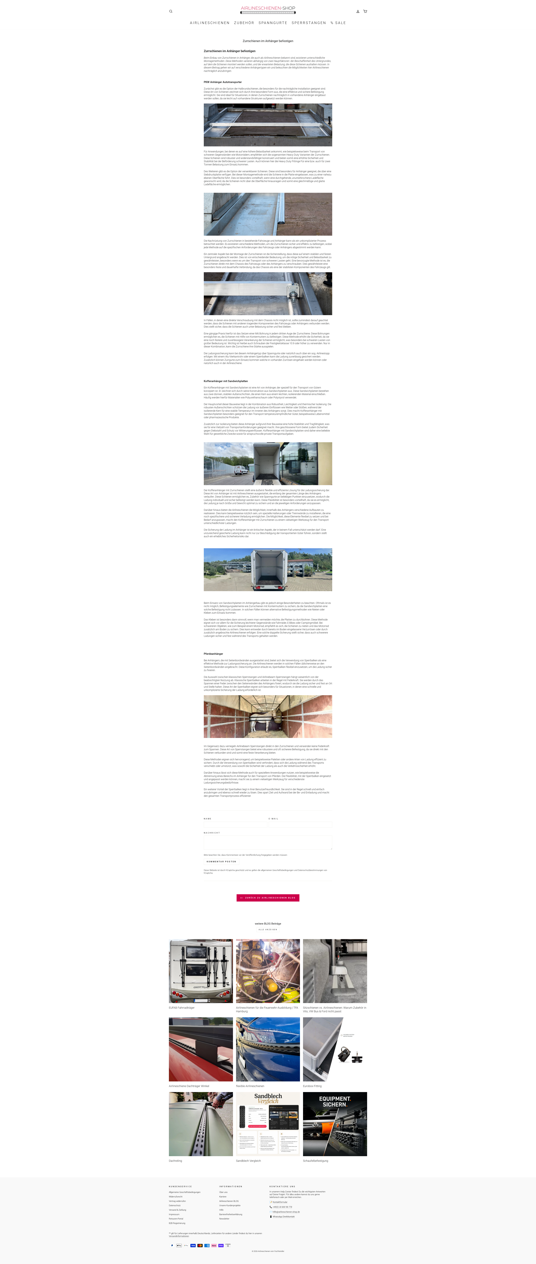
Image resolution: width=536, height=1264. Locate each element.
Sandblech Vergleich (248, 1160)
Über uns (223, 1192)
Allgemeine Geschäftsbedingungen (184, 1192)
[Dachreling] (201, 1124)
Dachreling (175, 1160)
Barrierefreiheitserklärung (230, 1214)
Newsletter (224, 1218)
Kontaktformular (280, 1202)
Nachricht (212, 833)
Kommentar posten (221, 861)
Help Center (285, 1191)
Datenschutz (174, 1205)
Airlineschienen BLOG (229, 1201)
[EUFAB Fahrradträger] (201, 971)
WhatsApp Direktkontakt (284, 1216)
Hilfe (221, 1210)
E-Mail (274, 819)
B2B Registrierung (177, 1223)
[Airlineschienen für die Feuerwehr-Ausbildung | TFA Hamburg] (268, 971)
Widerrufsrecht (175, 1196)
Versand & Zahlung (177, 1210)
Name (208, 819)
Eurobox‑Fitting (312, 1086)
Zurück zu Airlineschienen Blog (270, 898)
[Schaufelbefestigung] (335, 1124)
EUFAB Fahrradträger (182, 1007)
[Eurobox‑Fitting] (335, 1049)
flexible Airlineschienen (250, 1086)
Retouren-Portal (176, 1218)
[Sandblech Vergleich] (268, 1124)
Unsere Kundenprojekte (230, 1205)
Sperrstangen (309, 23)
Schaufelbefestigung (315, 1160)
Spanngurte (273, 23)
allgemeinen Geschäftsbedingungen (277, 870)
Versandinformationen (179, 1236)
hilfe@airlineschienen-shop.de (286, 1212)
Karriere (222, 1196)
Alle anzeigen (268, 930)
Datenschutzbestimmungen (310, 870)
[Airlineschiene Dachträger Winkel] (201, 1049)
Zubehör (244, 23)
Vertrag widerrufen (177, 1201)
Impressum (174, 1214)
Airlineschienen (210, 23)
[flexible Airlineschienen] (268, 1049)
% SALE (338, 23)
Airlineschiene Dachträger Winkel (189, 1086)
